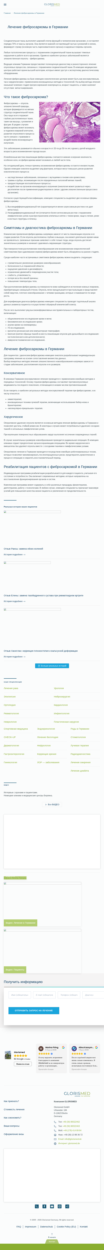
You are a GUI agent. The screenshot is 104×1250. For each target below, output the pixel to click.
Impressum (30, 1226)
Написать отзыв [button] (22, 1064)
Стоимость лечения (14, 1109)
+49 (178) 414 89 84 (72, 1130)
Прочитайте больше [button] (60, 1069)
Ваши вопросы (11, 1126)
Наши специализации (13, 682)
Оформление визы (14, 1134)
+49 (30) (71, 1122)
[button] (5, 4)
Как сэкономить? (12, 1117)
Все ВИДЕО (53, 804)
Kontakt (84, 1226)
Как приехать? (11, 1101)
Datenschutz (46, 1226)
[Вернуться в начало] (52, 4)
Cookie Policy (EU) (66, 1226)
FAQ (18, 1226)
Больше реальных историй (53, 666)
